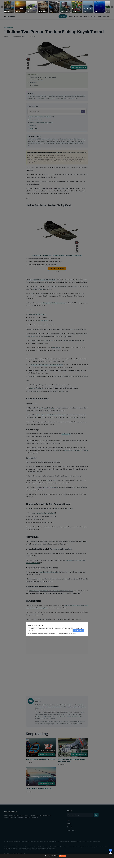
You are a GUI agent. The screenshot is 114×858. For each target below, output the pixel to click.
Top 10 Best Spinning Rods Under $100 (39, 788)
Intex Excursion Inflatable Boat (49, 572)
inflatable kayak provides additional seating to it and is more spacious (51, 591)
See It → (62, 856)
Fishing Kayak (8, 27)
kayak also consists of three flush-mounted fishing (47, 364)
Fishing (99, 16)
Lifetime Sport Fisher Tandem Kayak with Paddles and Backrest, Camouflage (57, 255)
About (69, 823)
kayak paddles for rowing (37, 314)
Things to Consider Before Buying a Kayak (41, 122)
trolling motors (30, 336)
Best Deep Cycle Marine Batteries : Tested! (40, 759)
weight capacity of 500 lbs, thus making (52, 303)
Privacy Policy (71, 830)
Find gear (62, 16)
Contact (69, 827)
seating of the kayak (36, 388)
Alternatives (32, 125)
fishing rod (44, 320)
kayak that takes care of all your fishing (54, 188)
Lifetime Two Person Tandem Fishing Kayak (41, 116)
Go (96, 815)
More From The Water (51, 856)
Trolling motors (84, 16)
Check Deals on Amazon (57, 268)
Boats (93, 16)
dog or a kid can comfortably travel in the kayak (50, 415)
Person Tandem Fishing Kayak (46, 408)
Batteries (106, 16)
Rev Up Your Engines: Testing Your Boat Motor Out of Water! (71, 760)
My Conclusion (33, 128)
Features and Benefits (35, 120)
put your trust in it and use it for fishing (76, 450)
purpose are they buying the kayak (44, 513)
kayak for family (38, 289)
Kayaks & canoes (73, 16)
